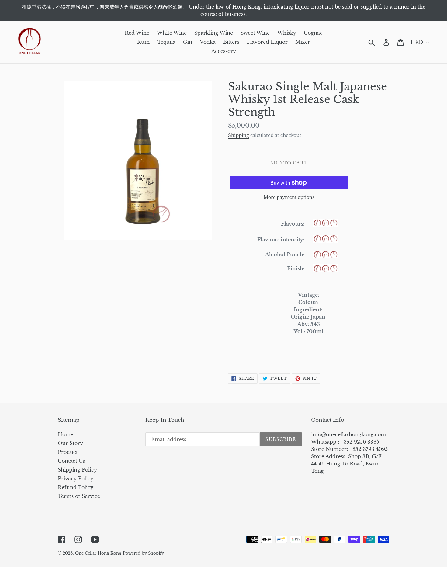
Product (68, 452)
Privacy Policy (75, 478)
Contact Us (71, 461)
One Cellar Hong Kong (98, 553)
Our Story (70, 443)
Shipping (238, 135)
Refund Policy (75, 487)
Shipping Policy (77, 470)
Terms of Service (79, 496)
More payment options (289, 197)
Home (65, 434)
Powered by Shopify (143, 553)
